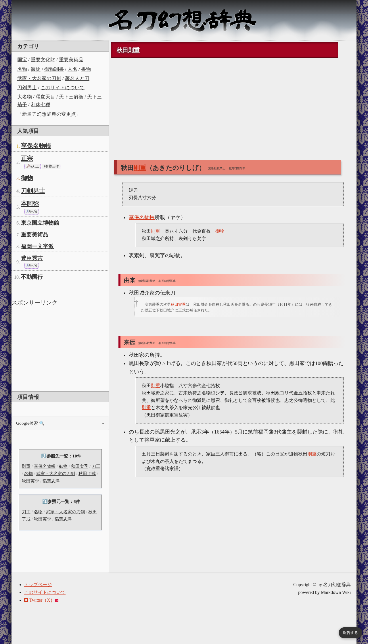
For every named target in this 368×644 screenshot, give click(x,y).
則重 (26, 466)
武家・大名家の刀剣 (39, 78)
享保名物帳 (36, 145)
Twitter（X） (41, 600)
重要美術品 (71, 59)
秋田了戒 (87, 473)
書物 (86, 69)
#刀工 (34, 166)
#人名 (32, 211)
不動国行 (32, 277)
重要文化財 (43, 59)
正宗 (27, 158)
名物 (22, 69)
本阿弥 (30, 203)
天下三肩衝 (71, 97)
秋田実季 (79, 466)
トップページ (38, 584)
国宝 (22, 59)
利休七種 (40, 104)
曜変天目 (45, 97)
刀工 (96, 466)
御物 (36, 69)
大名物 (24, 97)
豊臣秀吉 (32, 258)
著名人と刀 (77, 78)
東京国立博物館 (40, 223)
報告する (350, 632)
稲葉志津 (51, 481)
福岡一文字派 (37, 246)
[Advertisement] (60, 348)
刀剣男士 (27, 87)
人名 (72, 69)
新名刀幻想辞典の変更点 (49, 114)
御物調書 (54, 69)
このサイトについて (63, 87)
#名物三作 (51, 166)
